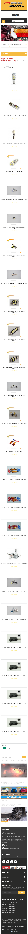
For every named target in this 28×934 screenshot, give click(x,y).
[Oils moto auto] (14, 5)
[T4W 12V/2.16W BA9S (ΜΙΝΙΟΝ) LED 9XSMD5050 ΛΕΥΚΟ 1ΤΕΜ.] (14, 78)
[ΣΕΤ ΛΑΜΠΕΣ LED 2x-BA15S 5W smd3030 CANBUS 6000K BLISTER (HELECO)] (14, 246)
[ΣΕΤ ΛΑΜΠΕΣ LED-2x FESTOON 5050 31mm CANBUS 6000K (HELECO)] (14, 302)
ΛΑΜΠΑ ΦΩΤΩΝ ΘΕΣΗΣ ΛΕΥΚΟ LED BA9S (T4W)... (14, 199)
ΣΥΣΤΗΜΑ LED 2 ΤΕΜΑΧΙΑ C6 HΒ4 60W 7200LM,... (14, 563)
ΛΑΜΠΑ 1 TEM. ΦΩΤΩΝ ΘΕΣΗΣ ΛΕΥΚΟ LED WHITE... (14, 227)
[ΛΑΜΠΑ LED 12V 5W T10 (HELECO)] (14, 162)
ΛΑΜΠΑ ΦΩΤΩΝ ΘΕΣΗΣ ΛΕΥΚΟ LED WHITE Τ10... (14, 283)
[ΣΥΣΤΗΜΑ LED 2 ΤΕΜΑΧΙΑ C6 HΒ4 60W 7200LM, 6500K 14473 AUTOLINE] (14, 554)
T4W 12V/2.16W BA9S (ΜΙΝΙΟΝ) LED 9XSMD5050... (14, 87)
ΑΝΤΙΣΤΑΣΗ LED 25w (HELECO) (14, 451)
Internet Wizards (12, 929)
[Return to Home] (1, 43)
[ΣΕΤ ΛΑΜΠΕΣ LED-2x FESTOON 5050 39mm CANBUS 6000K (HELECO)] (14, 330)
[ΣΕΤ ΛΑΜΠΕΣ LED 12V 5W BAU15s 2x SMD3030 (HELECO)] (14, 414)
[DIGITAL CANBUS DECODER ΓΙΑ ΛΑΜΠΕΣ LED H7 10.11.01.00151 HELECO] (14, 667)
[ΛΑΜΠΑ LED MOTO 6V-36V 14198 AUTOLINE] (14, 106)
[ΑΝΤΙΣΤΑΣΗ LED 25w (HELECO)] (14, 442)
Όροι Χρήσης (11, 927)
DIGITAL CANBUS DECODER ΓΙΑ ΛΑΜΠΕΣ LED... (14, 647)
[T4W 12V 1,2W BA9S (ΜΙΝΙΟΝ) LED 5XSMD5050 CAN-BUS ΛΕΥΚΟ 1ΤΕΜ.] (14, 134)
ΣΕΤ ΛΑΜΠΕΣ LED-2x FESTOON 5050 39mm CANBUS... (14, 339)
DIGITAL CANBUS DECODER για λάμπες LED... (14, 703)
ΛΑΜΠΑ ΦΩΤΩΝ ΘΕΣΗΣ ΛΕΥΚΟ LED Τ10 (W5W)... (14, 591)
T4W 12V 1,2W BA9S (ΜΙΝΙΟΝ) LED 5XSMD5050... (14, 143)
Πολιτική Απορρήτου (20, 927)
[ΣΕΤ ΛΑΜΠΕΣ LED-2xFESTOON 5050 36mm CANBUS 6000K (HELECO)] (14, 358)
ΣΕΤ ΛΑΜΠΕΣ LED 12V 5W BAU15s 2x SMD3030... (14, 423)
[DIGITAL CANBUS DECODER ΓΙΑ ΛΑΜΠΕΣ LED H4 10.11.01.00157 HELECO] (14, 722)
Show (4, 67)
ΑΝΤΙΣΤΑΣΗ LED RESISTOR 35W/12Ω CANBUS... (14, 507)
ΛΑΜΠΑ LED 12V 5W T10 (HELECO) (14, 171)
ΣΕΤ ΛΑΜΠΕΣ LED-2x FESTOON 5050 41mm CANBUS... (14, 396)
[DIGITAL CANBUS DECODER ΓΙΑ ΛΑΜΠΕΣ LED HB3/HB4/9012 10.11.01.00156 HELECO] (14, 638)
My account (5, 877)
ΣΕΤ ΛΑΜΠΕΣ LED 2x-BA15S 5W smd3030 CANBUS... (14, 255)
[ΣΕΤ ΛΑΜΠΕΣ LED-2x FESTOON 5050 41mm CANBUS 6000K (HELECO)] (14, 386)
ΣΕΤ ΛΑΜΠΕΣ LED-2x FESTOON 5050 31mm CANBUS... (14, 311)
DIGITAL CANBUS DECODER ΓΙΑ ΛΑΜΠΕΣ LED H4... (14, 731)
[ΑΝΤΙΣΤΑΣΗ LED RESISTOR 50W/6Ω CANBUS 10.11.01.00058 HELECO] (14, 470)
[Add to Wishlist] (14, 94)
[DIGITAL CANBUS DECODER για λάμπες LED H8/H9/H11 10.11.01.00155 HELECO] (14, 695)
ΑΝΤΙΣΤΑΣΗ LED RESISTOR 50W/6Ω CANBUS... (14, 479)
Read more (4, 778)
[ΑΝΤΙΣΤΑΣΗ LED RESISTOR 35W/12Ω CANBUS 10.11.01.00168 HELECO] (14, 498)
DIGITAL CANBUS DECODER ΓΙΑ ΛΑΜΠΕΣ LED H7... (14, 675)
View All (25, 825)
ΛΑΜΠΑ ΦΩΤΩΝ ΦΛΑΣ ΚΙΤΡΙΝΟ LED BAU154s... (14, 619)
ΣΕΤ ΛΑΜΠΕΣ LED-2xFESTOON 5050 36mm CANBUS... (14, 368)
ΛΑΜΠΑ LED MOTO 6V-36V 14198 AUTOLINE (14, 115)
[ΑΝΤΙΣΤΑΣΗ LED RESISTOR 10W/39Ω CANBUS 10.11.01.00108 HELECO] (14, 526)
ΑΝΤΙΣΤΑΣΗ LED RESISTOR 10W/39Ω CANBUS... (14, 535)
